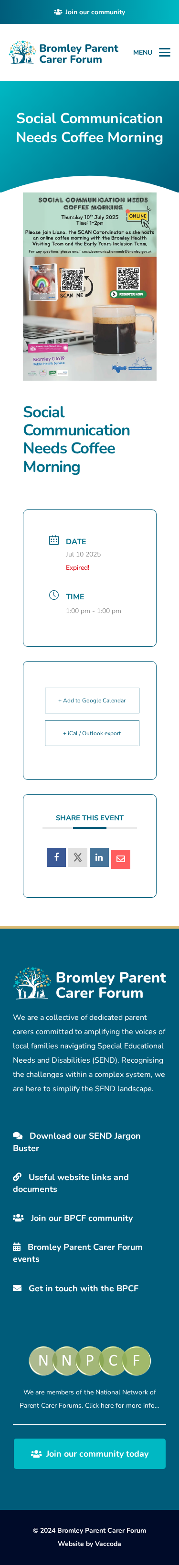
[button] (165, 52)
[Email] (120, 859)
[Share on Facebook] (56, 857)
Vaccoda (108, 1543)
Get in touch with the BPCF (82, 1288)
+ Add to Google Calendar (92, 700)
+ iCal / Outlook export (92, 733)
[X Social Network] (77, 857)
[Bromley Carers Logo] (63, 52)
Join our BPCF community (81, 1218)
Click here (99, 1405)
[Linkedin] (99, 857)
